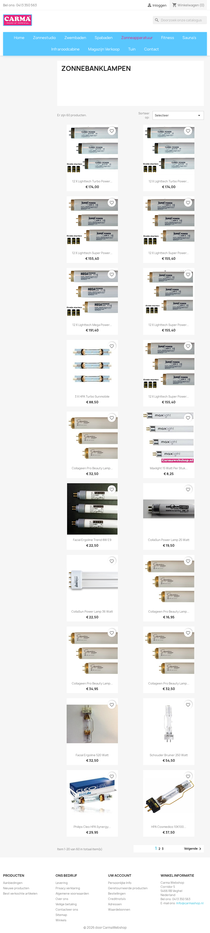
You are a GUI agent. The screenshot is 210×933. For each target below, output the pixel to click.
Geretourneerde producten (128, 888)
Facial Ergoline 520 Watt (92, 755)
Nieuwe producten (16, 888)
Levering (62, 883)
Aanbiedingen (13, 883)
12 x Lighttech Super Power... (168, 325)
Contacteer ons (67, 909)
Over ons (62, 899)
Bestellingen (117, 893)
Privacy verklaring (68, 888)
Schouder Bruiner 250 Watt (169, 755)
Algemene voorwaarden (72, 893)
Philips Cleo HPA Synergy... (92, 827)
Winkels (61, 920)
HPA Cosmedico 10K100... (168, 827)
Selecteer (178, 115)
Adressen (115, 904)
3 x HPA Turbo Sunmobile (92, 396)
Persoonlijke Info (119, 883)
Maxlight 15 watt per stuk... (169, 468)
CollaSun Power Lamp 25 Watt (168, 540)
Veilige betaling (66, 904)
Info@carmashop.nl (189, 903)
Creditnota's (117, 899)
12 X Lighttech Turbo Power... (92, 181)
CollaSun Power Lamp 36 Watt (92, 611)
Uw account (119, 875)
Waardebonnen (119, 909)
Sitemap (61, 915)
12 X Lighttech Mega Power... (92, 325)
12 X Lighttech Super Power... (92, 253)
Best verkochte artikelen (20, 893)
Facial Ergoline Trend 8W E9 (92, 540)
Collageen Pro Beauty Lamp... (92, 468)
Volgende (193, 848)
